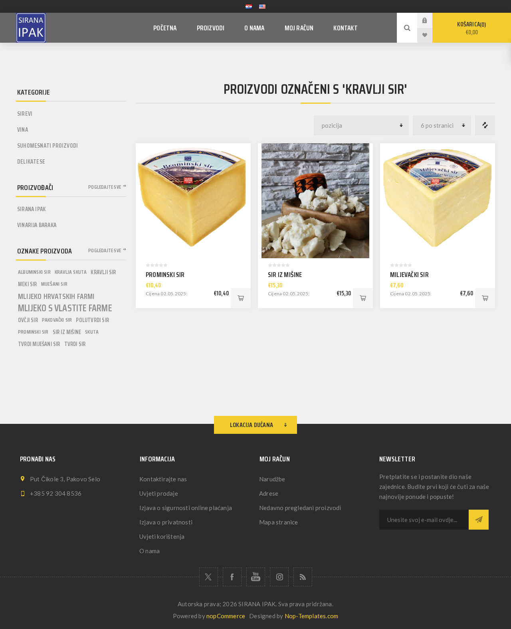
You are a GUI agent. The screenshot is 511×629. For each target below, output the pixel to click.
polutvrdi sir (92, 320)
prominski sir (33, 332)
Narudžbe (272, 479)
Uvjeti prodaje (158, 493)
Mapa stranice (278, 522)
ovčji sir (28, 320)
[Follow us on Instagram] (279, 577)
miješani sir (54, 284)
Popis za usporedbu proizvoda (485, 125)
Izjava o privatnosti (165, 522)
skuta (92, 332)
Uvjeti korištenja (161, 536)
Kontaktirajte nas (163, 479)
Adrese (268, 493)
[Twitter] (208, 577)
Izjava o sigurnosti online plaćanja (185, 507)
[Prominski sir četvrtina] (193, 200)
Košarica (470, 28)
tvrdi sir (75, 344)
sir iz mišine (67, 332)
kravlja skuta (71, 272)
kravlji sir (103, 272)
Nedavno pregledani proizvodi (300, 507)
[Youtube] (255, 577)
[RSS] (302, 577)
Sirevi (24, 114)
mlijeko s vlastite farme (65, 308)
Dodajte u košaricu (241, 298)
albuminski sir (34, 272)
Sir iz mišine (285, 274)
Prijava (430, 20)
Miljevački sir (409, 274)
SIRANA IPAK (31, 209)
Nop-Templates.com (311, 615)
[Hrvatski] (248, 6)
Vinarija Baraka (36, 225)
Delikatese (31, 161)
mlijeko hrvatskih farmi (56, 296)
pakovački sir (57, 320)
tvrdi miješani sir (39, 344)
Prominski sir (165, 274)
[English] (262, 6)
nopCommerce (225, 615)
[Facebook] (232, 577)
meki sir (27, 284)
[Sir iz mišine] (315, 200)
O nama (149, 550)
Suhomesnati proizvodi (47, 145)
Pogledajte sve (104, 187)
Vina (22, 130)
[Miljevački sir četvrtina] (437, 200)
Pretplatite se (479, 520)
